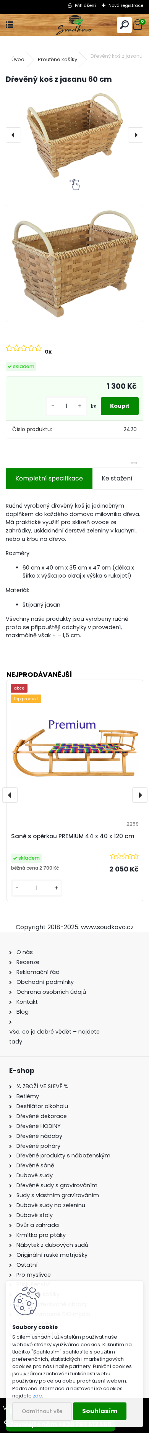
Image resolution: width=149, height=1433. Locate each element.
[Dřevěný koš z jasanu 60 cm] (74, 135)
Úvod (17, 59)
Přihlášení (85, 5)
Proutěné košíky (57, 59)
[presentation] (13, 135)
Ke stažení (117, 478)
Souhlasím (99, 1411)
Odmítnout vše (42, 1411)
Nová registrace (126, 5)
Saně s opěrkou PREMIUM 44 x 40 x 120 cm (72, 836)
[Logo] (74, 25)
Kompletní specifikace (49, 478)
